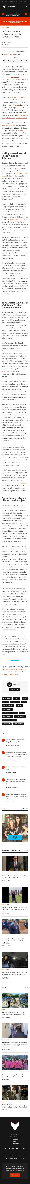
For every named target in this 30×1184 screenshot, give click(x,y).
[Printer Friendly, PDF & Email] (26, 61)
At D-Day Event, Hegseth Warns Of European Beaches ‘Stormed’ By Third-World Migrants (14, 941)
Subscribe (15, 1175)
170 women (16, 105)
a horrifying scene (18, 97)
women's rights (19, 723)
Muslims (19, 705)
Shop (3, 809)
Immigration (15, 702)
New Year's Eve (7, 709)
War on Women (6, 723)
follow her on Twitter (11, 675)
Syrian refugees (20, 716)
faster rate (5, 371)
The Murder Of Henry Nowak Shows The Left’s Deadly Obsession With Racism (14, 973)
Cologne (17, 698)
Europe (25, 698)
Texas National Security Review (16, 669)
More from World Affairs (11, 851)
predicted (22, 483)
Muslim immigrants (8, 705)
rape (22, 713)
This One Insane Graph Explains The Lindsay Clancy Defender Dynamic (13, 1076)
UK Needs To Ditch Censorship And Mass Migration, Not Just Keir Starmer (14, 877)
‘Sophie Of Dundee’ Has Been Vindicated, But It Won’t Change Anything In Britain (15, 908)
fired (21, 131)
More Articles (14, 689)
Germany (5, 702)
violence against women (9, 720)
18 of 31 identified (15, 220)
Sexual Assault (7, 716)
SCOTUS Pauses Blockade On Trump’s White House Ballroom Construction (13, 1013)
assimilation (6, 698)
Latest (4, 987)
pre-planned (15, 77)
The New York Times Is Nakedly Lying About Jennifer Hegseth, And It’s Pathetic (14, 1106)
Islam (24, 702)
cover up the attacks (9, 125)
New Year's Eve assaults (9, 713)
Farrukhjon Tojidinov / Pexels (12, 54)
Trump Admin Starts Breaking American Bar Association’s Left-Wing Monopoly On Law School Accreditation (15, 1045)
